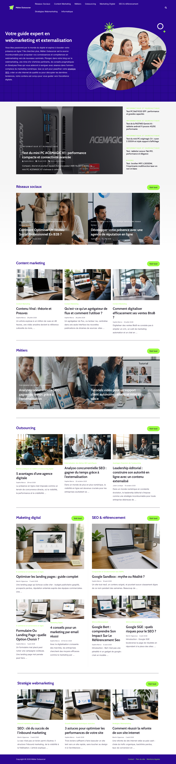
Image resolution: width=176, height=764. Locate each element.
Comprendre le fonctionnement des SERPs (108, 572)
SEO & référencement (128, 4)
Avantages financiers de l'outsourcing (127, 463)
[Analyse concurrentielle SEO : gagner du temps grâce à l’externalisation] (88, 446)
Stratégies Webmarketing (46, 11)
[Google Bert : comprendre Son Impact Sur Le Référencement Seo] (109, 607)
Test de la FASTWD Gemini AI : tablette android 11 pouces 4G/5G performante (141, 126)
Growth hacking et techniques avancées (80, 723)
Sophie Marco (29, 161)
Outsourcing (90, 4)
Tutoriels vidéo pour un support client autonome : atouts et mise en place (116, 394)
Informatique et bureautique (40, 146)
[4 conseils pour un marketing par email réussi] (67, 609)
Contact (131, 759)
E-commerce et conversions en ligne (30, 572)
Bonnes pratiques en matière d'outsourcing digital (34, 469)
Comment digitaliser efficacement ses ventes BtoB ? (134, 313)
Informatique (67, 11)
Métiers (78, 4)
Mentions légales (153, 759)
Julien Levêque (96, 403)
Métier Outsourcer (23, 7)
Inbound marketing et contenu (28, 723)
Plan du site (140, 759)
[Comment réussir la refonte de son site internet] (135, 704)
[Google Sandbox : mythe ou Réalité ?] (126, 546)
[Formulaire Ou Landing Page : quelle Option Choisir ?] (33, 610)
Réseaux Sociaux (42, 4)
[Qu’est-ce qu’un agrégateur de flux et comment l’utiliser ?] (88, 284)
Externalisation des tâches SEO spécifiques (35, 385)
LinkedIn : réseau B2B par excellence (33, 221)
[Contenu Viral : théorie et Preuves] (39, 284)
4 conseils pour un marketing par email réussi (64, 631)
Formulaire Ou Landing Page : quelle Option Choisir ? (31, 635)
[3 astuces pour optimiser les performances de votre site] (88, 704)
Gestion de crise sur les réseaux (103, 221)
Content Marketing (62, 4)
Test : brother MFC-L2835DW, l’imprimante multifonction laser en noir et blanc (141, 166)
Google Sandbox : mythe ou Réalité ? (118, 576)
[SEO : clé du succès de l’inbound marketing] (40, 704)
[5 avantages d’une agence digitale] (39, 449)
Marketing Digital (107, 4)
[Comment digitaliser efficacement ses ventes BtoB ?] (136, 284)
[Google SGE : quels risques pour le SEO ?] (143, 607)
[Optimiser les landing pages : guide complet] (50, 546)
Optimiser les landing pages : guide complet (47, 576)
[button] (166, 7)
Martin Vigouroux (25, 239)
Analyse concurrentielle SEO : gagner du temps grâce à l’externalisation (40, 394)
